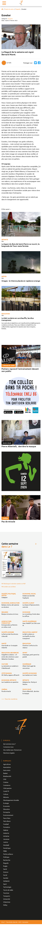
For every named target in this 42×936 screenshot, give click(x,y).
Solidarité (6, 881)
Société (5, 878)
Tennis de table (8, 890)
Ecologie (6, 803)
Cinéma (5, 782)
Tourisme (6, 893)
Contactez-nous (8, 747)
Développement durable (11, 800)
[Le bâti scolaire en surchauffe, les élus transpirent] (21, 298)
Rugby (5, 866)
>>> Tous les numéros (9, 699)
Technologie (7, 887)
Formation (6, 827)
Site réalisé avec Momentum (12, 750)
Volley (5, 905)
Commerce (6, 785)
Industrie (6, 833)
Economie (6, 806)
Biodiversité (7, 776)
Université (6, 899)
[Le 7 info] (21, 3)
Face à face (6, 818)
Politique (6, 857)
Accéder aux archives (9, 586)
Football (6, 824)
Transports (6, 896)
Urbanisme (6, 902)
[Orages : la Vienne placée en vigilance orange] (21, 262)
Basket (5, 773)
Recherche (6, 860)
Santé (5, 869)
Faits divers (6, 821)
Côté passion (7, 788)
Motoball (6, 845)
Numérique (6, 848)
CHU (4, 779)
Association (7, 767)
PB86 (5, 851)
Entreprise (6, 812)
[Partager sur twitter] (35, 62)
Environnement (8, 815)
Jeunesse (6, 839)
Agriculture (7, 764)
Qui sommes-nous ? (9, 744)
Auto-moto (6, 770)
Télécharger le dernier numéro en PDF (14, 583)
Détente (5, 239)
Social (5, 875)
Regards (18, 9)
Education (6, 314)
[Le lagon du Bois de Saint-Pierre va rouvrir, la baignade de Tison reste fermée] (21, 224)
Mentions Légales (9, 753)
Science (5, 872)
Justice (5, 842)
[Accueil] (2, 9)
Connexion (25, 922)
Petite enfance (8, 854)
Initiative (6, 836)
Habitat (5, 830)
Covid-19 (6, 791)
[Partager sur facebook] (38, 62)
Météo (4, 276)
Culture (5, 794)
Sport (5, 884)
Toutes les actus (9, 9)
